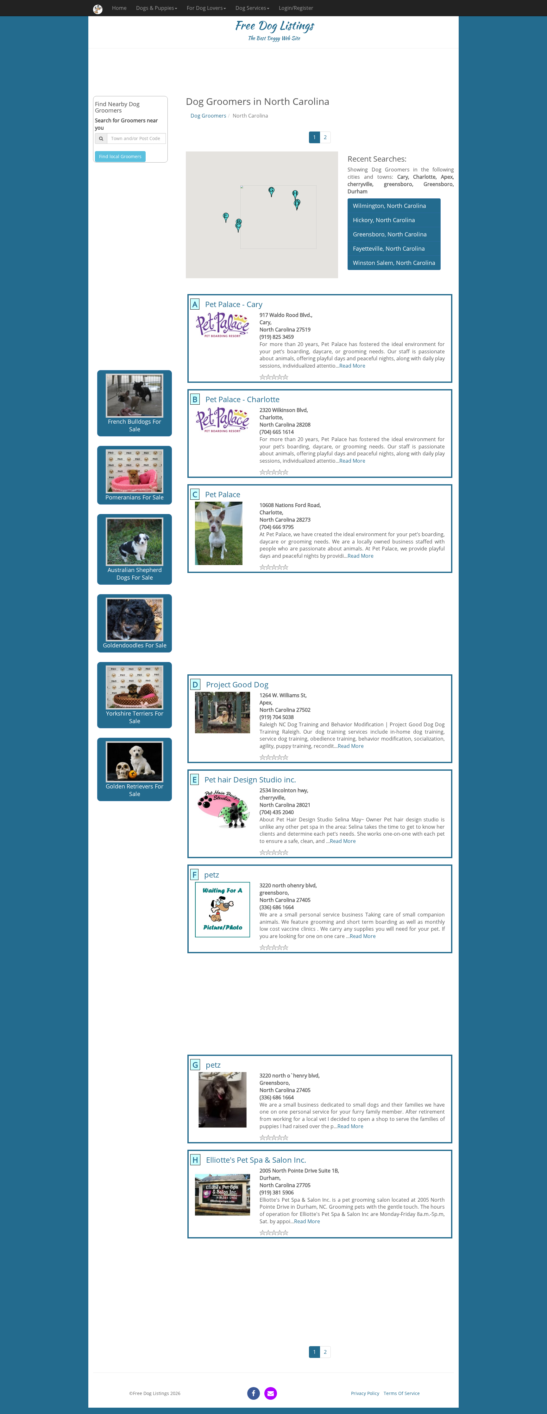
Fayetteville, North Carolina (389, 248)
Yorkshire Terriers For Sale (134, 717)
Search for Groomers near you (126, 124)
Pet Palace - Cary (226, 304)
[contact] (270, 1393)
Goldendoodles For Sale (135, 645)
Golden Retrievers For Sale (134, 790)
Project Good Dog (229, 684)
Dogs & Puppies (155, 7)
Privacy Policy (365, 1393)
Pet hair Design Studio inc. (243, 779)
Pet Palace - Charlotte (235, 399)
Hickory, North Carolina (384, 220)
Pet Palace (215, 494)
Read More (352, 365)
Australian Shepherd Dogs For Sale (135, 573)
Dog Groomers (208, 115)
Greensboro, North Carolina (390, 234)
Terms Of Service (402, 1393)
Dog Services (251, 7)
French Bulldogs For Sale (134, 425)
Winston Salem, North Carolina (394, 263)
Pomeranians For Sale (134, 497)
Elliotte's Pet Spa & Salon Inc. (248, 1159)
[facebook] (253, 1393)
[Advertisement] (273, 72)
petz (205, 874)
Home (119, 7)
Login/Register (296, 7)
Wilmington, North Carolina (389, 205)
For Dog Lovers (205, 7)
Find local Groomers (120, 156)
